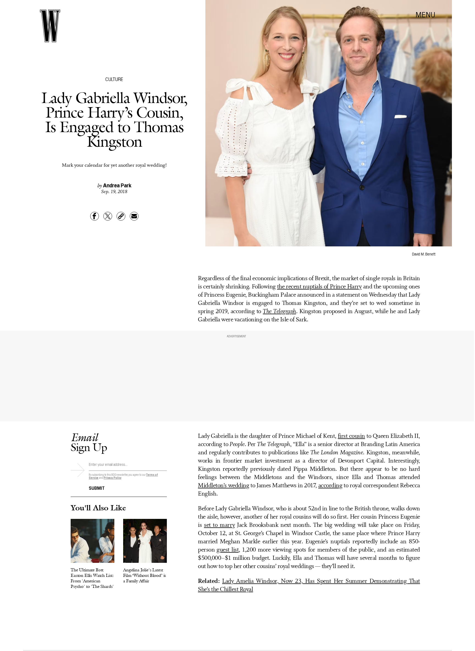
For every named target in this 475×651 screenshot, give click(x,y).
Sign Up (89, 442)
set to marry (219, 525)
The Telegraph (279, 312)
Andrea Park (117, 184)
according (330, 486)
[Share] (94, 216)
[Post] (107, 216)
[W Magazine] (50, 26)
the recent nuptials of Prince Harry (319, 287)
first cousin (351, 436)
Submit (97, 487)
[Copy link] (121, 216)
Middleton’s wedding (223, 486)
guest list (228, 550)
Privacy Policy (112, 477)
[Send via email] (134, 216)
